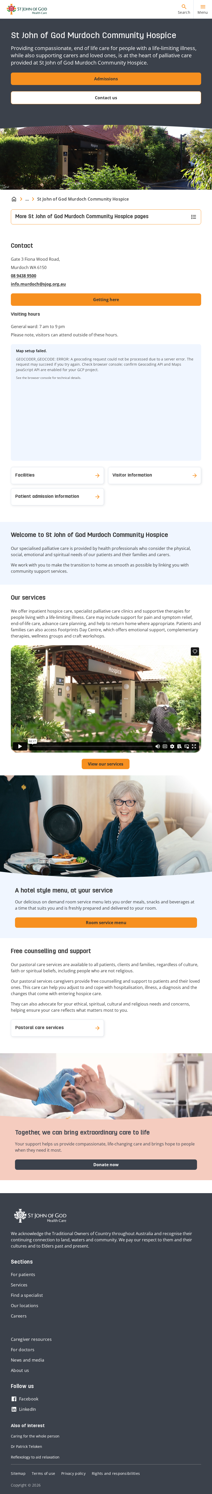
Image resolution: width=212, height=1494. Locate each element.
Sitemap (18, 1473)
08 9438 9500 (23, 276)
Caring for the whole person (35, 1436)
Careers (19, 1316)
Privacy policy (73, 1473)
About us (20, 1370)
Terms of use (43, 1473)
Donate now (106, 1164)
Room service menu (106, 922)
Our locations (24, 1305)
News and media (27, 1360)
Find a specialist (27, 1295)
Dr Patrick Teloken (26, 1446)
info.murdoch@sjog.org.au (38, 284)
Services (19, 1285)
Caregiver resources (31, 1339)
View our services (105, 764)
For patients (23, 1274)
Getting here (106, 299)
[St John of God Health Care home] (40, 1216)
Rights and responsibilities (116, 1473)
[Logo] (25, 9)
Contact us (106, 98)
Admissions (106, 79)
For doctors (22, 1350)
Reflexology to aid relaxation (35, 1457)
